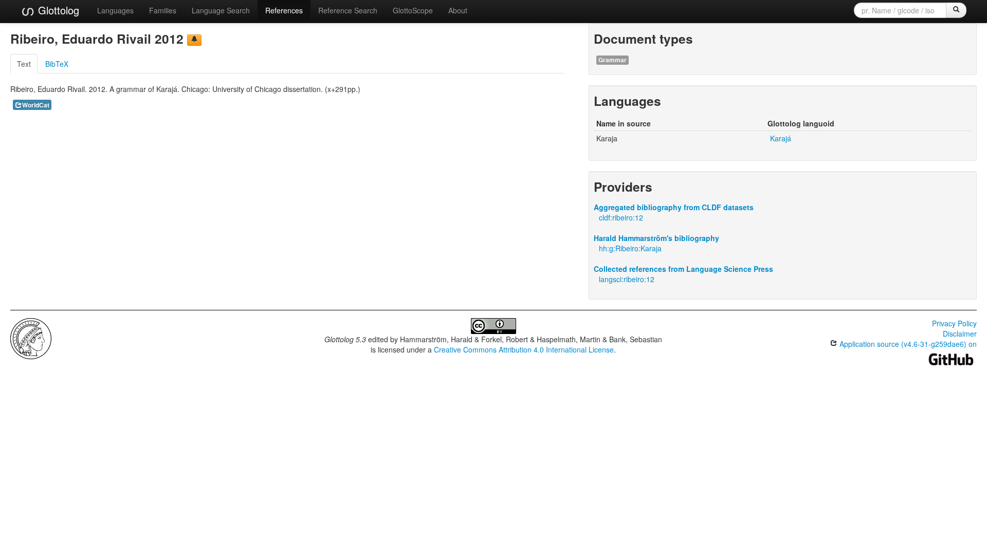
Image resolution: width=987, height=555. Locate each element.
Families (162, 10)
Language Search (221, 10)
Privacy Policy (954, 323)
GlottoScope (413, 10)
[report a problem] (194, 40)
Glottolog (57, 10)
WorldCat (35, 105)
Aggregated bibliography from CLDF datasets (674, 207)
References (284, 10)
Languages (115, 10)
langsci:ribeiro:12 (626, 279)
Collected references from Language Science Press (683, 269)
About (457, 10)
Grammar (612, 59)
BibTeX (56, 64)
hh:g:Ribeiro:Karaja (630, 248)
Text (24, 64)
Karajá (780, 138)
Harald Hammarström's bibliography (656, 238)
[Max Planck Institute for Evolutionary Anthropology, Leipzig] (30, 337)
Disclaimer (960, 333)
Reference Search (347, 10)
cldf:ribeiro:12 (621, 217)
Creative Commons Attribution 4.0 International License (524, 349)
